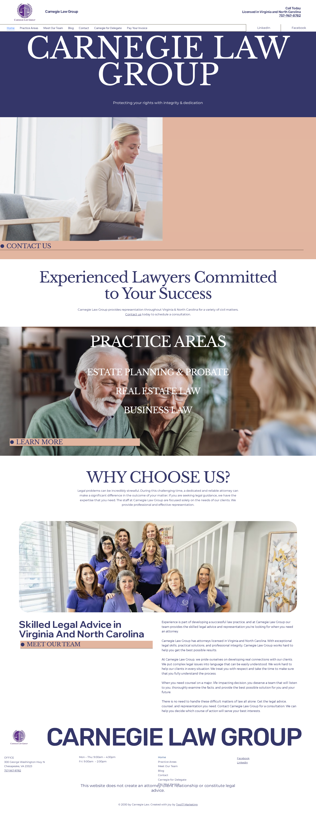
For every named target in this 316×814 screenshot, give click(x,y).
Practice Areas (167, 761)
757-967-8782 (290, 16)
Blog (161, 770)
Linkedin (242, 762)
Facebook (243, 758)
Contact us (133, 314)
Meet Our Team (168, 766)
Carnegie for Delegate (172, 779)
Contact (163, 775)
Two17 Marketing (187, 804)
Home (162, 757)
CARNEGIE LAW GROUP (173, 737)
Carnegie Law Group (61, 11)
